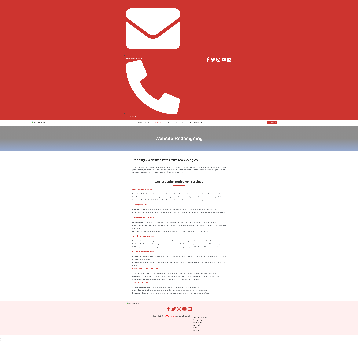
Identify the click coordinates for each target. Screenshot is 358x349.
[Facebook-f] (207, 59)
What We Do (159, 122)
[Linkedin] (229, 59)
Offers (169, 122)
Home (140, 122)
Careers (176, 122)
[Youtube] (223, 59)
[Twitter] (213, 59)
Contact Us (198, 122)
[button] (149, 122)
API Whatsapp (186, 122)
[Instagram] (218, 59)
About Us (148, 122)
